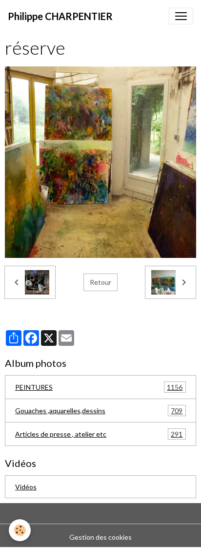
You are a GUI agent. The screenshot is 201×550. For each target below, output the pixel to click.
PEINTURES (98, 387)
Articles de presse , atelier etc (98, 434)
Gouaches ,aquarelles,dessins (98, 410)
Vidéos (26, 487)
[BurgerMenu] (181, 16)
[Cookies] (20, 530)
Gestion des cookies (100, 537)
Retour (100, 282)
